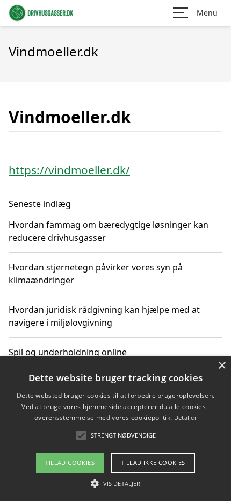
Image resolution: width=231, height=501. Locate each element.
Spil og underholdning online (68, 352)
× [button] (222, 366)
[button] (115, 483)
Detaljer (185, 417)
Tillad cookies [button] (70, 463)
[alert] (115, 428)
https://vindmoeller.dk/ (69, 169)
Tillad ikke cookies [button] (153, 463)
